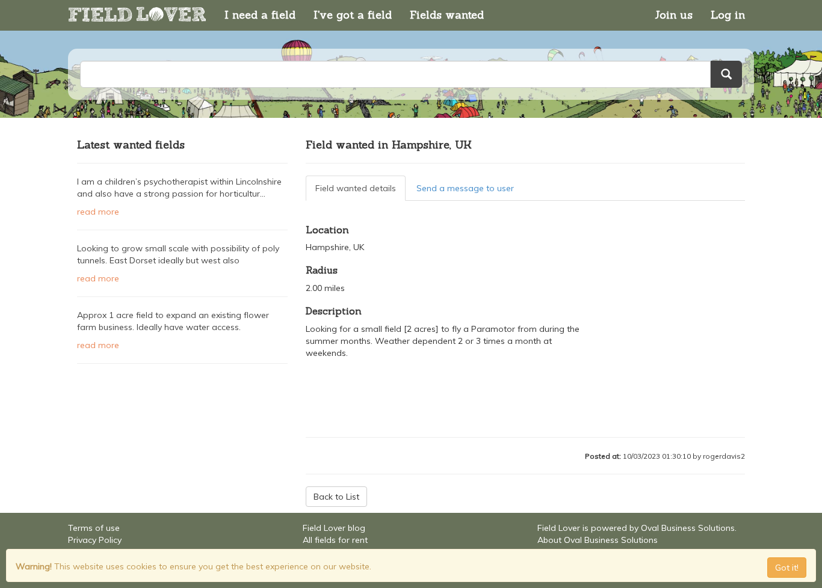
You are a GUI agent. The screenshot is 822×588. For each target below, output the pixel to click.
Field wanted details (355, 188)
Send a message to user (465, 188)
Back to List (336, 496)
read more (98, 211)
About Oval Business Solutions (597, 539)
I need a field (259, 15)
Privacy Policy (95, 539)
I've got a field (353, 15)
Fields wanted (447, 15)
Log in (728, 15)
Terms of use (94, 527)
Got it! (787, 567)
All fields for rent (335, 539)
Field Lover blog (334, 527)
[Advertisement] (182, 406)
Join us (674, 15)
